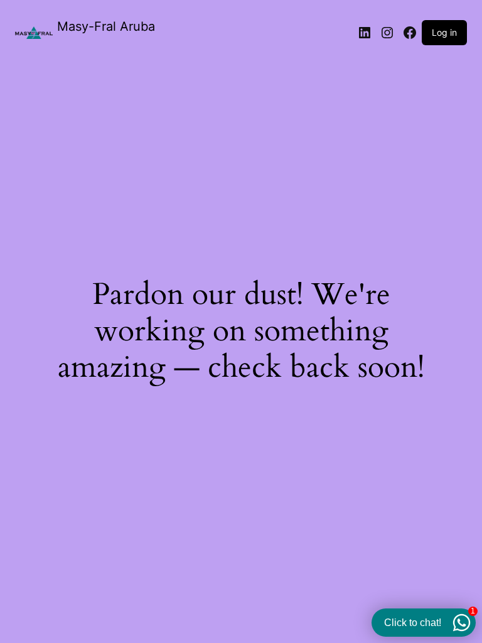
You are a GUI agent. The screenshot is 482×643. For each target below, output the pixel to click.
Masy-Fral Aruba (106, 26)
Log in (444, 32)
